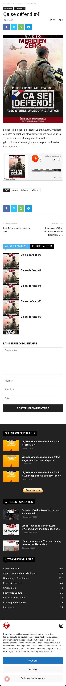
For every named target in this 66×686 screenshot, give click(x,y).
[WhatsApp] (21, 27)
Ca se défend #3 (31, 316)
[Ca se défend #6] (11, 296)
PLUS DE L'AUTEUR (42, 246)
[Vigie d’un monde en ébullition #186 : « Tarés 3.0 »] (11, 445)
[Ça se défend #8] (11, 265)
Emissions (17, 3)
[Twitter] (14, 27)
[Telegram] (28, 27)
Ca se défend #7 (31, 270)
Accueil (6, 3)
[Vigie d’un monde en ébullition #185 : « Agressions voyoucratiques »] (11, 461)
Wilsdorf (35, 190)
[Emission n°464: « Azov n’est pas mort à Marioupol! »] (11, 514)
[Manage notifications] (7, 678)
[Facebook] (6, 27)
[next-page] (10, 332)
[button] (61, 625)
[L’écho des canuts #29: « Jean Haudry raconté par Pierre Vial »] (11, 545)
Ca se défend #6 (31, 285)
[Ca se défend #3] (11, 327)
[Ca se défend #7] (11, 280)
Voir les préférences (33, 678)
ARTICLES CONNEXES (16, 246)
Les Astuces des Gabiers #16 (16, 230)
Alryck (15, 190)
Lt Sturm (25, 190)
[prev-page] (5, 332)
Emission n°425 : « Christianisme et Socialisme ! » (53, 231)
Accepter (33, 660)
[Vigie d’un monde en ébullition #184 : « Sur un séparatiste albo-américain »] (11, 476)
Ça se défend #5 (31, 301)
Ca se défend (30, 3)
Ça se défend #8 (31, 254)
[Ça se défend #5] (11, 311)
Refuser (33, 669)
